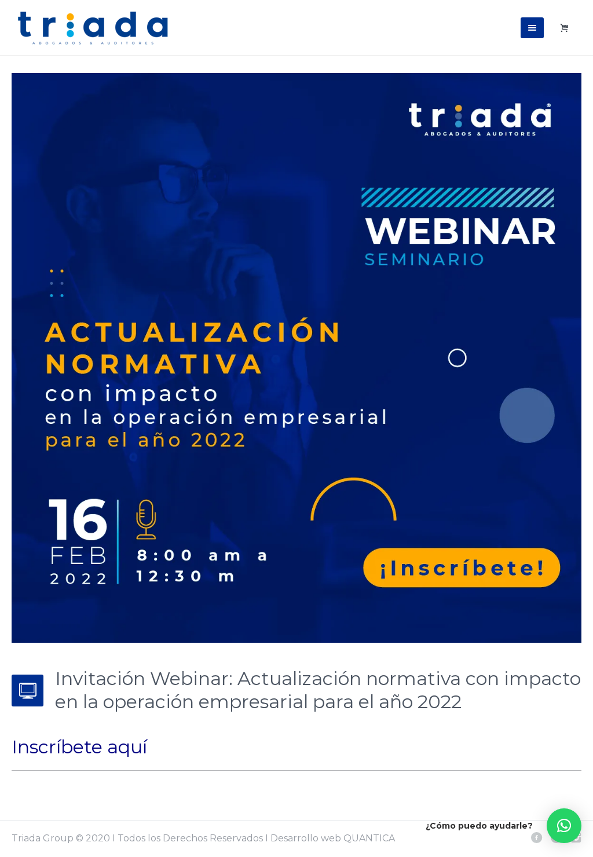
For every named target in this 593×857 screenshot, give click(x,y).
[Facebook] (536, 837)
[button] (564, 825)
